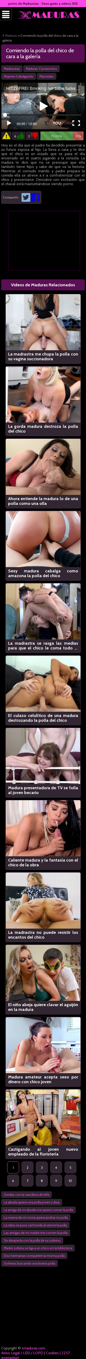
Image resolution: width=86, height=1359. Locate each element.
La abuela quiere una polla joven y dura (31, 1202)
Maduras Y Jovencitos (41, 69)
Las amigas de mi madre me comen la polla (36, 1233)
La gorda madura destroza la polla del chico (43, 429)
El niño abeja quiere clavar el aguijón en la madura (43, 1007)
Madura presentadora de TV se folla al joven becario (43, 790)
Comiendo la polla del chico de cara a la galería (40, 53)
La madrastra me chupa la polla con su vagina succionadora (43, 356)
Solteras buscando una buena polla (29, 1263)
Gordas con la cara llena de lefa (26, 1194)
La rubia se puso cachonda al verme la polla (35, 1225)
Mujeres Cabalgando (18, 76)
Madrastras (12, 69)
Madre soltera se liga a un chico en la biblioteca (38, 1248)
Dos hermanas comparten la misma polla (34, 1256)
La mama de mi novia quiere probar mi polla (36, 1217)
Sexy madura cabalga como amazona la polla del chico (43, 573)
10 (70, 1181)
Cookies (52, 1353)
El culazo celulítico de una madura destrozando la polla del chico (43, 718)
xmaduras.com (33, 1348)
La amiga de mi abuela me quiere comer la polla (38, 1210)
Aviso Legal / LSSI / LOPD (22, 1353)
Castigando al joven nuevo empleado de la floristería (43, 1151)
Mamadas (46, 76)
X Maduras (9, 35)
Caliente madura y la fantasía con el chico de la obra (43, 862)
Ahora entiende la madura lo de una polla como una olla (43, 501)
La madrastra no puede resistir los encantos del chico (43, 935)
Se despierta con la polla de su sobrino (32, 1240)
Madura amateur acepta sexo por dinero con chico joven (43, 1079)
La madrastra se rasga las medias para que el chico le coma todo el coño (43, 645)
